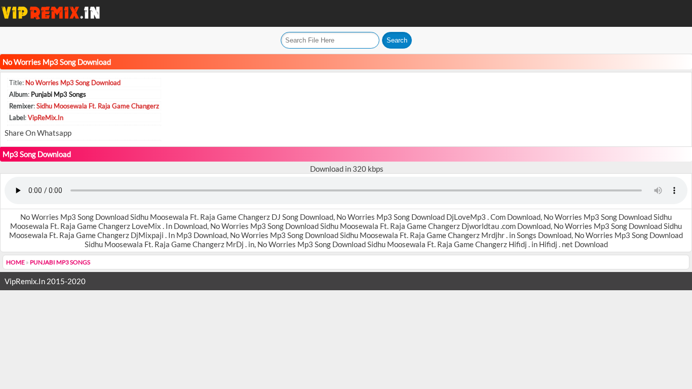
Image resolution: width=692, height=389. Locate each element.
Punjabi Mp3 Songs (58, 94)
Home (15, 262)
